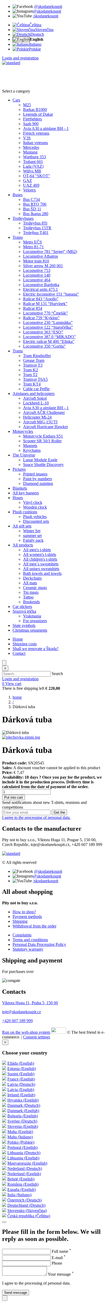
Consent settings (36, 1037)
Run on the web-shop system (26, 1032)
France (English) (21, 1079)
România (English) (23, 1184)
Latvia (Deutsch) (21, 1084)
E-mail (59, 1257)
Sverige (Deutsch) (22, 1121)
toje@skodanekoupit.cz (21, 1012)
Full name (61, 1251)
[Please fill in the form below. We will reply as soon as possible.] (4, 1298)
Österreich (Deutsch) (24, 1200)
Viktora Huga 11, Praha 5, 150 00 (30, 1003)
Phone (57, 1263)
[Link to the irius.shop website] (58, 1032)
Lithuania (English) (23, 1158)
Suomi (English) (20, 1074)
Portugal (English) (22, 1147)
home (17, 697)
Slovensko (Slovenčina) (27, 1210)
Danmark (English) (23, 1110)
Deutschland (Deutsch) (26, 1205)
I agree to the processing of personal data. (36, 817)
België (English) (20, 1179)
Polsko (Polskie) (20, 1142)
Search (57, 673)
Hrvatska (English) (23, 1100)
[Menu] (4, 663)
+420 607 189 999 (17, 1020)
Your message (61, 1274)
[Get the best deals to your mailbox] (4, 1222)
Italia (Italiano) (19, 1195)
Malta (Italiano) (20, 1137)
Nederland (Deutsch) (24, 1168)
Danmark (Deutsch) (23, 1105)
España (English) (21, 1189)
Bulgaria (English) (22, 1116)
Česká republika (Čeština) (28, 1216)
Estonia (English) (21, 1068)
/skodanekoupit (45, 16)
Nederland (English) (24, 1174)
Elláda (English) (20, 1063)
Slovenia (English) (22, 1126)
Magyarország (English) (27, 1163)
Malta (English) (20, 1131)
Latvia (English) (20, 1089)
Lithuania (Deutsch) (23, 1152)
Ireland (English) (21, 1095)
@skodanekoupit (48, 6)
